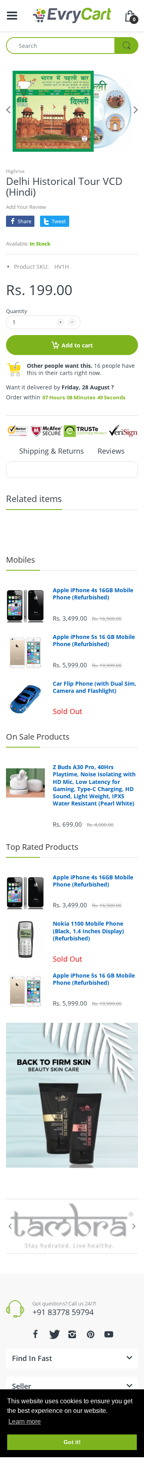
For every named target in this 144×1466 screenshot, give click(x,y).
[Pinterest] (90, 1334)
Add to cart (77, 345)
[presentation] (10, 1226)
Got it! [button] (72, 1442)
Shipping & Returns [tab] (51, 451)
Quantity (16, 311)
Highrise (15, 171)
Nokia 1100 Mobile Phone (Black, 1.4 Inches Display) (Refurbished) (88, 931)
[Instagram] (72, 1334)
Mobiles (20, 559)
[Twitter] (53, 1334)
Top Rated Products (42, 846)
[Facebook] (35, 1334)
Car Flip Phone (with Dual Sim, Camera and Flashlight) (94, 687)
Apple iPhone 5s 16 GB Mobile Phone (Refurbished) (94, 640)
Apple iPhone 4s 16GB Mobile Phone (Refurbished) (93, 594)
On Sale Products (38, 736)
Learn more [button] (24, 1421)
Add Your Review (26, 206)
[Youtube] (108, 1334)
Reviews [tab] (111, 451)
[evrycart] (72, 15)
